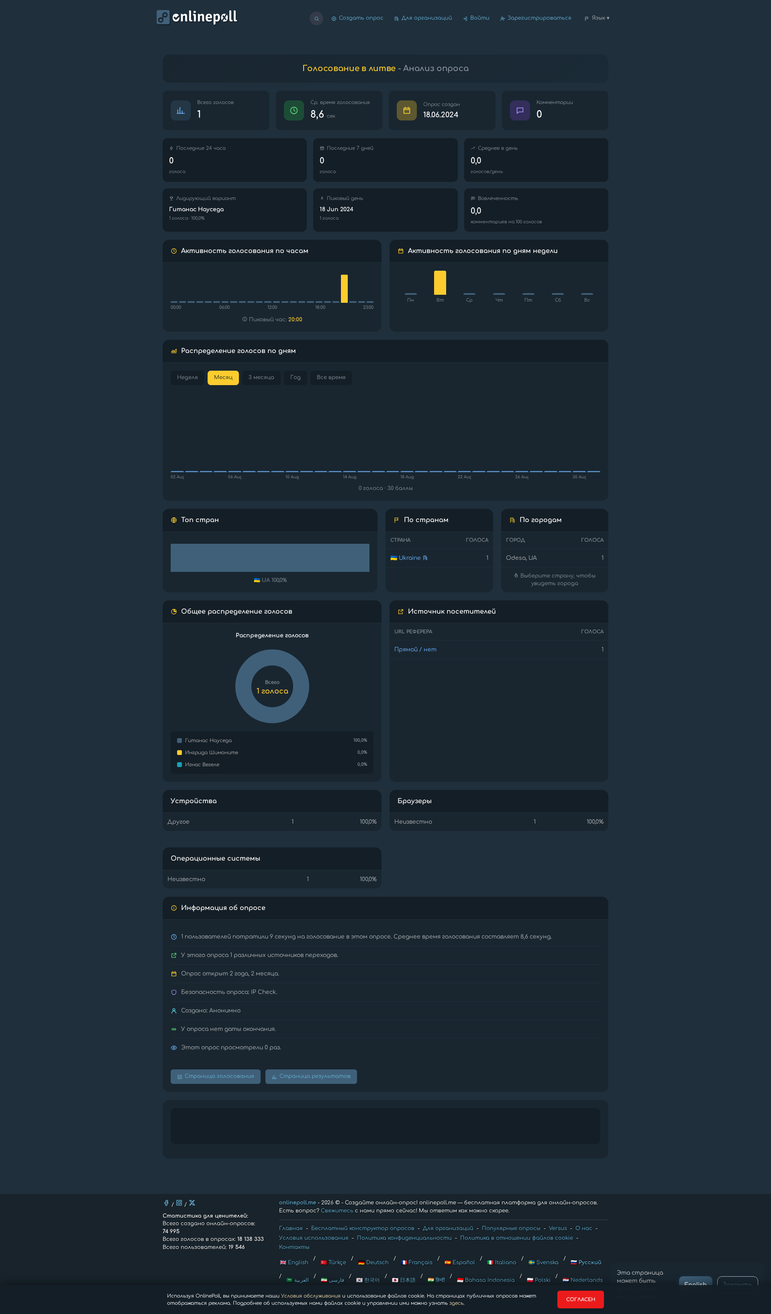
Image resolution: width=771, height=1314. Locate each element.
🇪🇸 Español (460, 1262)
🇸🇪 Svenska (543, 1262)
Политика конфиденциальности (404, 1238)
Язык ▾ (601, 18)
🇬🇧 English (294, 1262)
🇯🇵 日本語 (404, 1280)
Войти (480, 18)
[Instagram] (179, 1202)
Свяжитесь (337, 1211)
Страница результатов (315, 1076)
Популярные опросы (511, 1228)
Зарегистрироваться (539, 18)
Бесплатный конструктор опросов (362, 1228)
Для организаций (427, 18)
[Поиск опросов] (316, 18)
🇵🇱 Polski (539, 1280)
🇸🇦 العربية (297, 1280)
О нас (583, 1228)
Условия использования (314, 1238)
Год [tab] (295, 377)
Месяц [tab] (223, 377)
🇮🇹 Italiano (501, 1262)
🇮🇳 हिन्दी (436, 1280)
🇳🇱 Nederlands (583, 1280)
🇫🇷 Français (416, 1262)
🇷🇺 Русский (586, 1262)
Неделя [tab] (187, 377)
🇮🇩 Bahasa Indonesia (486, 1280)
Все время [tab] (331, 377)
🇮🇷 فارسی (332, 1280)
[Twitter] (192, 1202)
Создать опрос (361, 18)
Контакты (294, 1247)
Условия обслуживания (311, 1296)
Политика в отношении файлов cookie (516, 1238)
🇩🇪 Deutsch (373, 1262)
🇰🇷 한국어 (368, 1280)
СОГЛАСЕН (580, 1299)
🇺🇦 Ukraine (405, 558)
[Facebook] (166, 1202)
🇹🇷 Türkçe (333, 1262)
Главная (291, 1228)
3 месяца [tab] (261, 377)
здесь (456, 1303)
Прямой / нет (415, 650)
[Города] (425, 558)
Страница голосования (219, 1076)
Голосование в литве (349, 68)
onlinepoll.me (297, 1203)
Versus (558, 1228)
